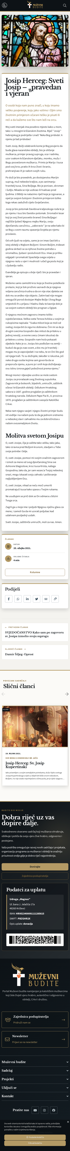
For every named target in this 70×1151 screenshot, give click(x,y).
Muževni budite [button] (14, 1062)
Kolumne (35, 572)
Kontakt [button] (8, 1096)
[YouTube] (35, 1110)
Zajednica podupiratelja (35, 876)
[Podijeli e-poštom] (45, 599)
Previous (3, 694)
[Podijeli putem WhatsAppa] (18, 599)
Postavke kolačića (36, 1137)
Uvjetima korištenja (27, 1129)
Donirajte (35, 867)
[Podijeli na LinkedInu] (27, 599)
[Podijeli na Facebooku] (8, 599)
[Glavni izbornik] (5, 5)
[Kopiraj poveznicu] (55, 599)
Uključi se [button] (9, 1088)
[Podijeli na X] (36, 599)
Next (66, 694)
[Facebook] (53, 1110)
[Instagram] (44, 1110)
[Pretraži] (65, 5)
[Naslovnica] (35, 5)
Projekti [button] (8, 1079)
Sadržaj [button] (7, 1070)
